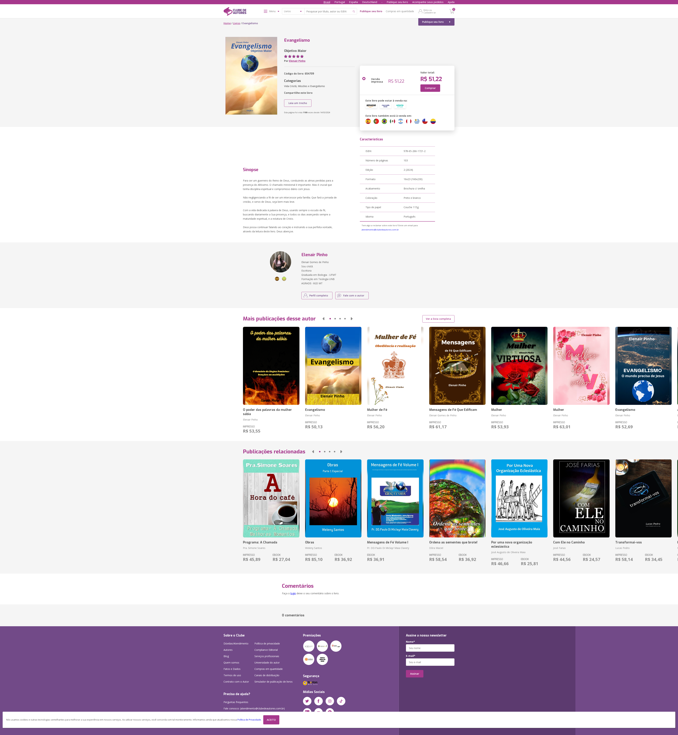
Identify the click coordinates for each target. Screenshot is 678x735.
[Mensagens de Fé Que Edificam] (457, 366)
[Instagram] (330, 701)
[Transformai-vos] (643, 498)
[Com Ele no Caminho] (581, 498)
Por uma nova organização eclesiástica (511, 544)
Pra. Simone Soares (254, 548)
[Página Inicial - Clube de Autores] (235, 12)
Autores (228, 649)
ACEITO (271, 719)
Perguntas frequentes (236, 702)
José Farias (559, 548)
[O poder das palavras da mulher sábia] (271, 366)
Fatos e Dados (232, 669)
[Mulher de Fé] (395, 366)
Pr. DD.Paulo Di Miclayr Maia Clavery (388, 548)
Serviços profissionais (266, 656)
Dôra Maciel (436, 548)
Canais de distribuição (266, 675)
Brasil (326, 2)
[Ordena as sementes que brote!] (457, 498)
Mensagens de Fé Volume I (387, 542)
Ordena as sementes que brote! (453, 542)
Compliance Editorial (266, 649)
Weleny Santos (313, 548)
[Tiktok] (341, 701)
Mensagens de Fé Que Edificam (453, 410)
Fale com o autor (353, 295)
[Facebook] (318, 701)
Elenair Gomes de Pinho (443, 415)
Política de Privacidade (249, 719)
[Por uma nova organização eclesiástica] (519, 498)
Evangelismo (315, 410)
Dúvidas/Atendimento (236, 643)
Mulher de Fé (377, 410)
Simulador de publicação (273, 681)
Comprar (430, 88)
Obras (309, 542)
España (353, 2)
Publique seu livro (397, 2)
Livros (236, 23)
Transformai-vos (628, 542)
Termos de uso (232, 675)
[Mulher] (519, 366)
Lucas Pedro (622, 548)
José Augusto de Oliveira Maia (508, 552)
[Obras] (333, 498)
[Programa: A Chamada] (271, 498)
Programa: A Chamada (260, 542)
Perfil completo (318, 295)
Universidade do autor (267, 662)
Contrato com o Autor (236, 681)
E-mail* (410, 655)
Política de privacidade (267, 643)
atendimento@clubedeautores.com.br (380, 229)
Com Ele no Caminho (569, 542)
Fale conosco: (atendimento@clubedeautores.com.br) (254, 708)
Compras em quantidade (400, 11)
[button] (323, 318)
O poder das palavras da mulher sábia (267, 412)
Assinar (414, 673)
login (293, 593)
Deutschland (369, 2)
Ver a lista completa (438, 318)
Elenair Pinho (297, 61)
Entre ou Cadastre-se (430, 11)
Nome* (410, 641)
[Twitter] (307, 701)
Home (227, 23)
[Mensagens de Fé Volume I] (395, 498)
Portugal (339, 2)
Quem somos (231, 662)
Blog (226, 656)
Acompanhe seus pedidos (428, 2)
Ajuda (451, 2)
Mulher (496, 410)
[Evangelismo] (333, 366)
